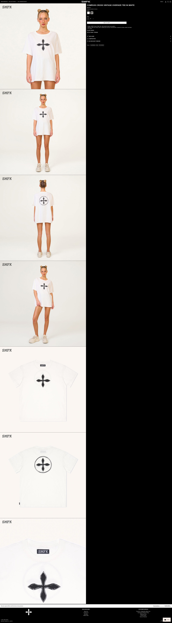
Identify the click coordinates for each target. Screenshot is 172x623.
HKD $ (161, 1)
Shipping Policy (143, 614)
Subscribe (167, 605)
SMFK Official (6, 619)
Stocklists (86, 614)
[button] (168, 1)
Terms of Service (143, 616)
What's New (85, 615)
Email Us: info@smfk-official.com (143, 611)
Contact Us (86, 612)
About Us (86, 611)
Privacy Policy (143, 615)
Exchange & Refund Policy (143, 612)
